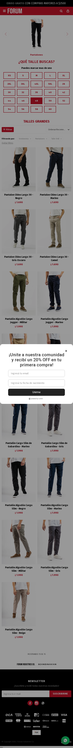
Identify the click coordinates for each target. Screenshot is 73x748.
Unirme (36, 392)
